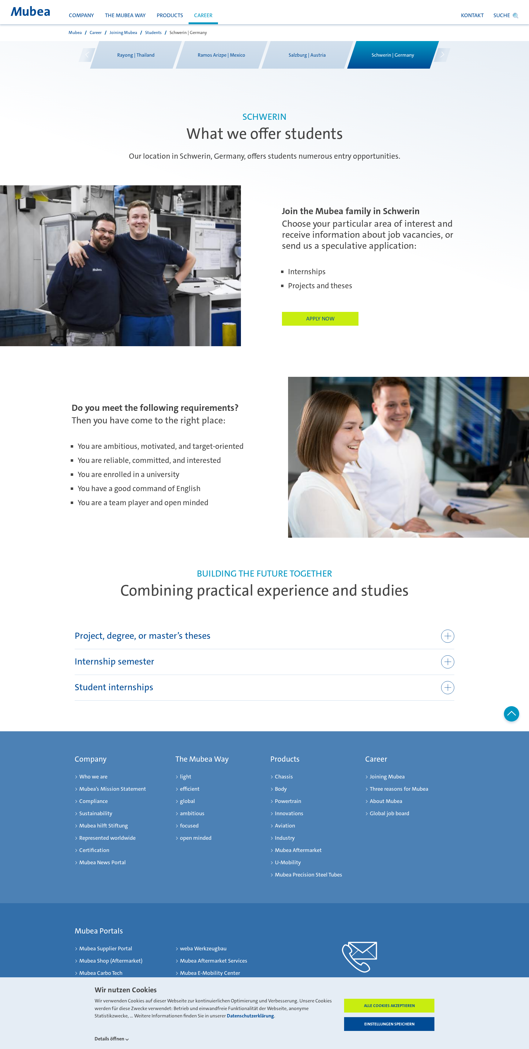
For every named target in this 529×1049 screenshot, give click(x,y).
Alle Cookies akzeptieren (389, 1005)
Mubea (75, 32)
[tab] (264, 636)
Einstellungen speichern (389, 1024)
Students (153, 32)
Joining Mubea (123, 32)
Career (96, 32)
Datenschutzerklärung (250, 1016)
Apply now (320, 318)
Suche (501, 15)
